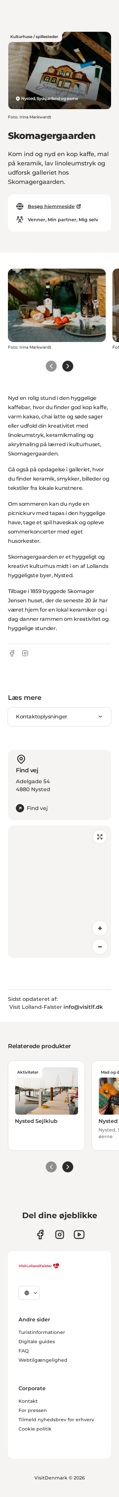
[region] (59, 892)
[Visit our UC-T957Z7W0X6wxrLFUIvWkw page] (79, 1234)
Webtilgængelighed (43, 1360)
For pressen (33, 1410)
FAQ (24, 1351)
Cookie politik (35, 1429)
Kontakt (28, 1401)
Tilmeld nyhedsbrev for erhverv (56, 1420)
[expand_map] (100, 837)
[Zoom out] (100, 947)
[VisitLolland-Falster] (39, 1266)
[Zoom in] (100, 928)
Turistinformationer (42, 1332)
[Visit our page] (40, 1234)
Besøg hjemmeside (51, 206)
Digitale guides (37, 1342)
